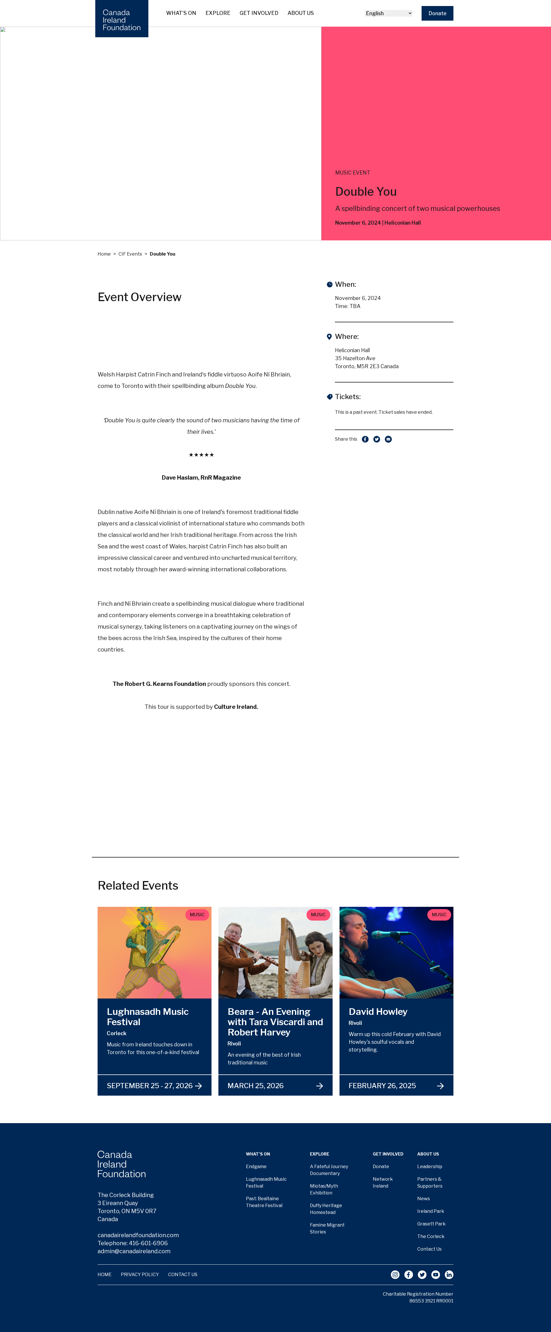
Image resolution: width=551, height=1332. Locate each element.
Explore (217, 13)
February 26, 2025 (382, 1086)
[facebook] (365, 439)
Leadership (429, 1166)
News (423, 1198)
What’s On (181, 13)
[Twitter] (422, 1274)
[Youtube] (435, 1274)
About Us (301, 13)
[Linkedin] (449, 1274)
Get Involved (259, 13)
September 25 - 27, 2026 (150, 1086)
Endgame (256, 1166)
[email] (388, 439)
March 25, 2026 (256, 1086)
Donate (437, 13)
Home (104, 254)
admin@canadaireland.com (134, 1251)
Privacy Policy (140, 1274)
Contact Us (429, 1249)
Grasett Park (431, 1224)
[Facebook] (408, 1274)
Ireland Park (430, 1211)
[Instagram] (395, 1274)
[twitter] (376, 439)
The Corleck (431, 1236)
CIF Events (130, 254)
